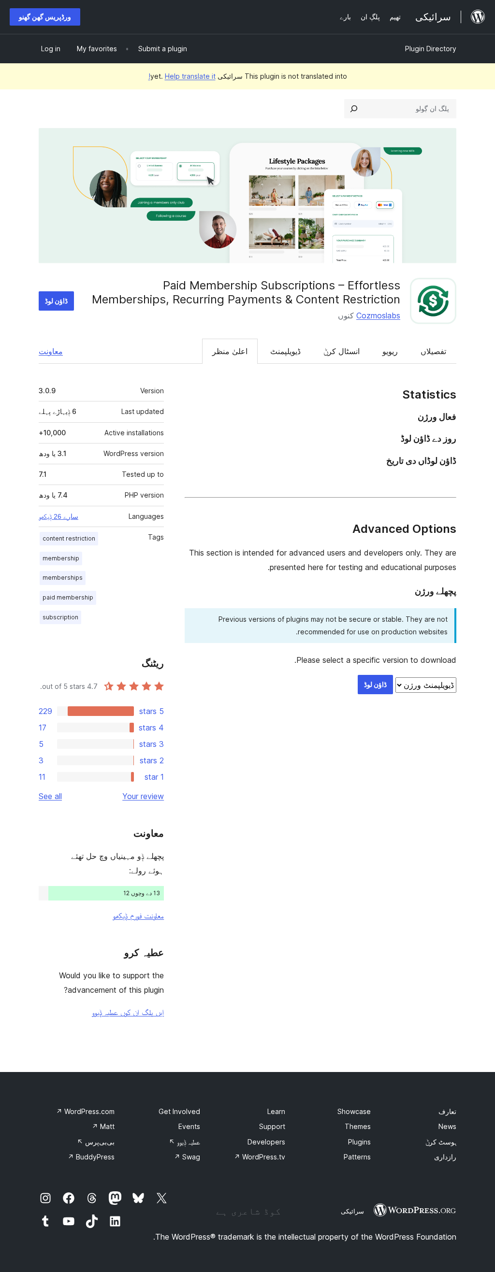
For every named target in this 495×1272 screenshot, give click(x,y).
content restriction (69, 538)
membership (61, 558)
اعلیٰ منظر (230, 351)
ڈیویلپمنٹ (285, 351)
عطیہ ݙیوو (184, 1142)
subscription (60, 617)
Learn (276, 1111)
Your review (143, 796)
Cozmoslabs (378, 315)
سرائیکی (352, 1211)
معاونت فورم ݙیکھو (138, 915)
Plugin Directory (430, 48)
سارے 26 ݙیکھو (58, 516)
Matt (103, 1126)
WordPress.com (85, 1111)
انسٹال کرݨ (341, 351)
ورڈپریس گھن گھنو (45, 17)
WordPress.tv (259, 1157)
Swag (187, 1157)
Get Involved (179, 1111)
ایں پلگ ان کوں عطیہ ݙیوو (128, 1012)
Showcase (354, 1111)
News (447, 1126)
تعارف (447, 1111)
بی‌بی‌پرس (96, 1142)
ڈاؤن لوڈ (56, 301)
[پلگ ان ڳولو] (354, 108)
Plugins (359, 1142)
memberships (63, 577)
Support (272, 1126)
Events (189, 1126)
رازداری (445, 1157)
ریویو (390, 351)
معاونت (51, 351)
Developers (266, 1142)
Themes (358, 1126)
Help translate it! (182, 76)
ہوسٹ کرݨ (440, 1142)
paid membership (68, 597)
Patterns (357, 1157)
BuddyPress (91, 1157)
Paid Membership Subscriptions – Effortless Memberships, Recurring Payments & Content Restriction (246, 292)
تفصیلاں (433, 351)
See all (50, 796)
